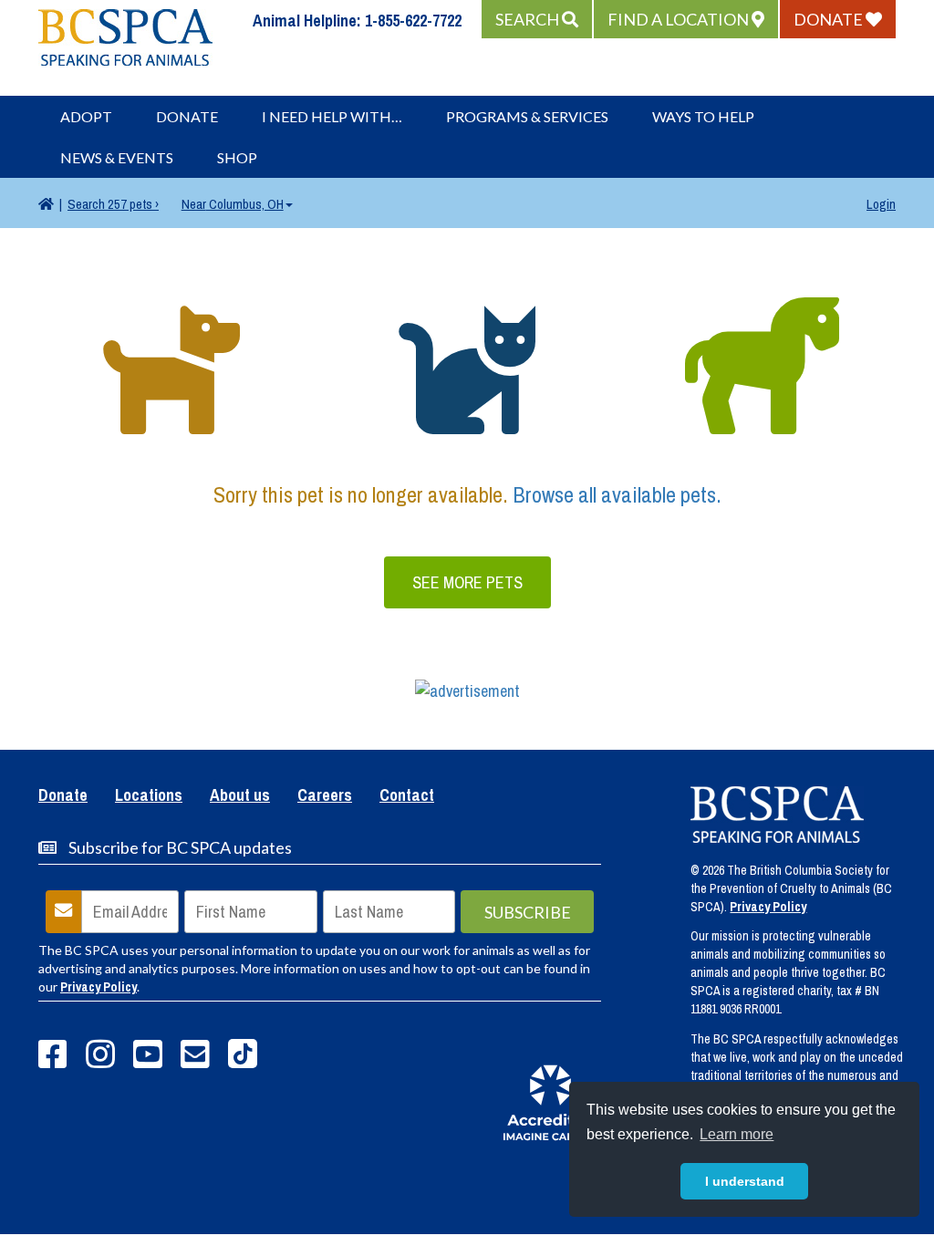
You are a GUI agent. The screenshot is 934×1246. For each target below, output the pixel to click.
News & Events (116, 157)
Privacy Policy (98, 987)
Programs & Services (527, 116)
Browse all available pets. (617, 494)
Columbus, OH (233, 203)
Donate (187, 116)
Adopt (86, 116)
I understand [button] (744, 1181)
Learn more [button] (736, 1134)
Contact (406, 796)
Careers (324, 796)
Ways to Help (703, 116)
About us (240, 796)
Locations (148, 796)
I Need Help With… (332, 116)
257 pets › (113, 203)
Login (881, 203)
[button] (537, 19)
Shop (237, 157)
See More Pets (467, 582)
